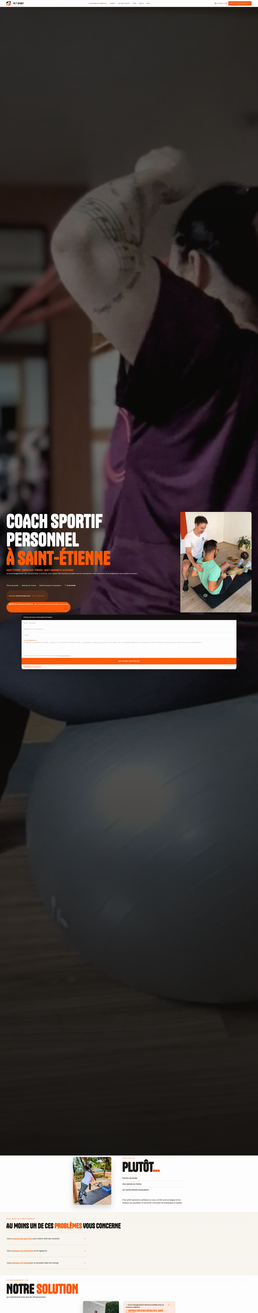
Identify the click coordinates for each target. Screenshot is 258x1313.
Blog (141, 3)
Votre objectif (30, 640)
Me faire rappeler (129, 661)
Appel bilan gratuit (239, 3)
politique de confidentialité (65, 655)
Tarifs (112, 3)
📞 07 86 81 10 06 (221, 3)
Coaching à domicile (98, 3)
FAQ (148, 3)
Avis (134, 3)
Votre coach (124, 3)
